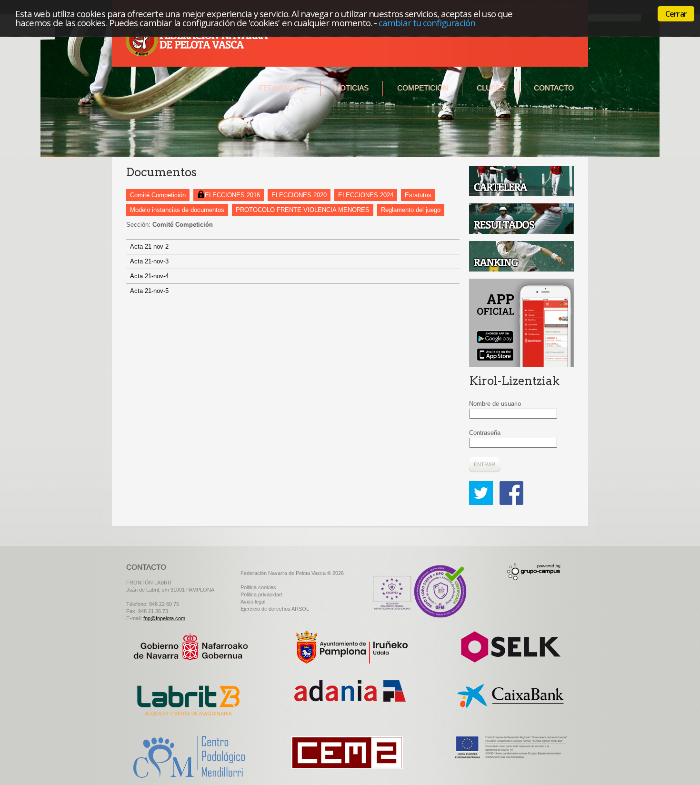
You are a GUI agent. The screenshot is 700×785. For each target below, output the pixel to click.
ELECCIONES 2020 (299, 195)
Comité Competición (158, 195)
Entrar (484, 464)
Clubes (491, 88)
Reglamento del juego (410, 209)
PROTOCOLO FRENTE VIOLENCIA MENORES (303, 209)
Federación (282, 88)
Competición (422, 88)
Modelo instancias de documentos (177, 209)
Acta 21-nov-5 (149, 290)
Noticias (352, 88)
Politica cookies (258, 587)
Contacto (554, 88)
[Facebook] (511, 485)
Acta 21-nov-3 (149, 261)
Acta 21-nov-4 (149, 276)
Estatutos (418, 195)
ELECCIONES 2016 (232, 195)
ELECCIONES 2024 (365, 195)
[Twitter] (483, 485)
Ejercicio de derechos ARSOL (274, 609)
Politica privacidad (261, 594)
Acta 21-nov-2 (149, 246)
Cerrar (676, 14)
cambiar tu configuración (427, 23)
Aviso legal (252, 601)
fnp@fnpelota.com (164, 618)
